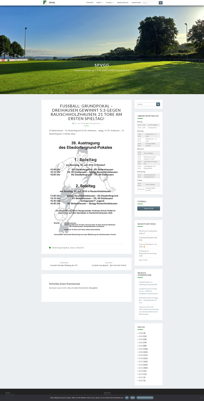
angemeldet (62, 288)
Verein (98, 3)
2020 (141, 352)
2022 (141, 345)
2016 (141, 365)
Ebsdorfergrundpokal (60, 247)
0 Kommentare (94, 123)
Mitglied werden (10, 394)
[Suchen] (161, 2)
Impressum (107, 394)
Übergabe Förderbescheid (148, 293)
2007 (141, 380)
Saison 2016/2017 (77, 247)
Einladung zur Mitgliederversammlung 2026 (148, 253)
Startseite (89, 3)
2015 (141, 368)
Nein (132, 398)
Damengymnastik (122, 3)
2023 (141, 342)
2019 (141, 355)
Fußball (109, 3)
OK (127, 398)
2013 (141, 374)
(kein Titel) (143, 260)
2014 (141, 371)
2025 (141, 336)
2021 (141, 349)
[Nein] (201, 398)
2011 (141, 377)
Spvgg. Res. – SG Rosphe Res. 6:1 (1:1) (148, 300)
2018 (141, 358)
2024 (141, 339)
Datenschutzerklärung (145, 398)
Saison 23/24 (148, 208)
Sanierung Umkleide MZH (148, 284)
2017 (141, 361)
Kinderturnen (136, 3)
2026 (141, 333)
